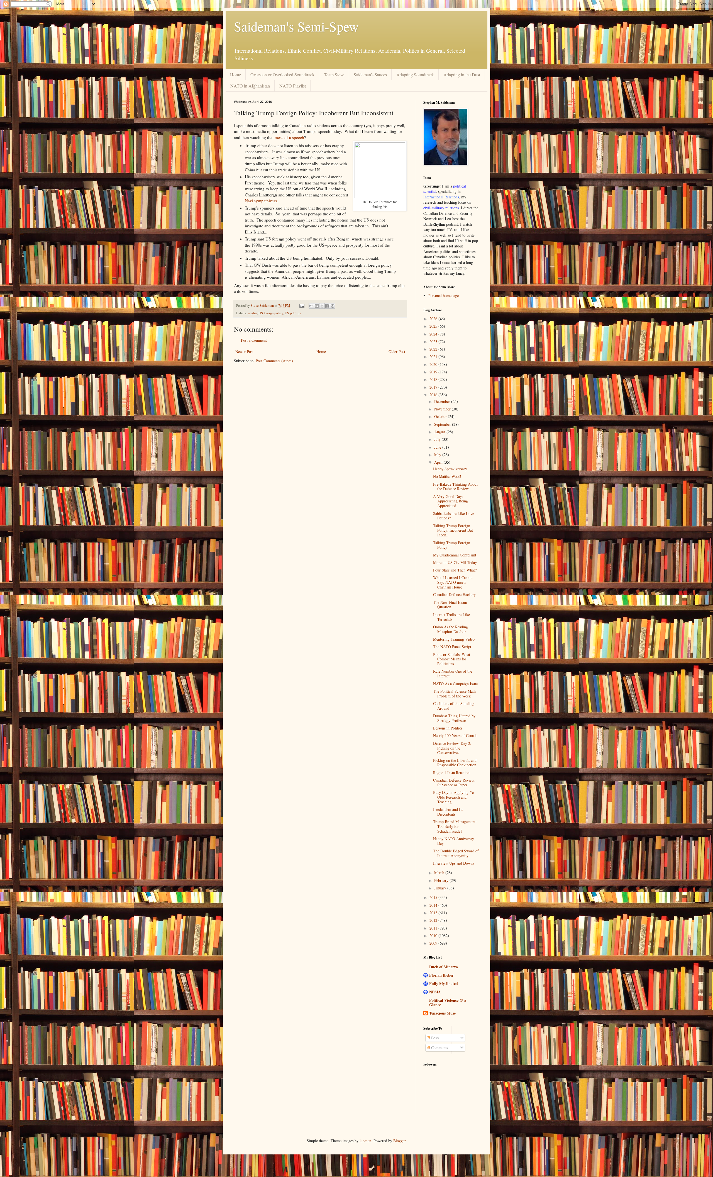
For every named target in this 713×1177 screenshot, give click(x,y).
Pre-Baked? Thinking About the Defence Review (455, 486)
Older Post (397, 351)
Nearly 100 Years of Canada (455, 735)
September (443, 424)
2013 (433, 912)
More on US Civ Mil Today (455, 562)
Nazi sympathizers (261, 200)
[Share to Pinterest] (332, 306)
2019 (433, 371)
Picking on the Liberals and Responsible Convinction (455, 763)
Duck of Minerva (443, 967)
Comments (439, 1047)
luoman (365, 1140)
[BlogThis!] (316, 306)
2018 (433, 379)
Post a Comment (254, 340)
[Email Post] (301, 305)
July (438, 439)
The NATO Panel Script (452, 646)
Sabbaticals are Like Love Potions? (453, 516)
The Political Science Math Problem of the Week (454, 694)
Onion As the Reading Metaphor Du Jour (450, 629)
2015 (433, 897)
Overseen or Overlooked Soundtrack (282, 74)
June (438, 447)
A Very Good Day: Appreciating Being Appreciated (450, 501)
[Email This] (311, 306)
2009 (433, 943)
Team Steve (334, 74)
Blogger (399, 1140)
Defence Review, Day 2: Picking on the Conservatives (452, 748)
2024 (433, 334)
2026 (433, 318)
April (439, 462)
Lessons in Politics (447, 728)
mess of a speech (289, 137)
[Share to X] (322, 306)
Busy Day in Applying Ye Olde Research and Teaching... (453, 797)
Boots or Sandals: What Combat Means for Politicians (451, 659)
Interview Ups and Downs (453, 863)
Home (235, 74)
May (438, 454)
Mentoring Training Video (454, 639)
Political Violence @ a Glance (447, 1002)
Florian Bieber (441, 975)
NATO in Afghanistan (250, 86)
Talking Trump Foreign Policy (451, 545)
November (443, 409)
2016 (433, 394)
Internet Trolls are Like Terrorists (451, 617)
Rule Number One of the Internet (452, 673)
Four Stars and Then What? (455, 570)
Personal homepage (443, 295)
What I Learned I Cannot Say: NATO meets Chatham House (453, 582)
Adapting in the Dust (461, 74)
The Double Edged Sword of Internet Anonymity (456, 853)
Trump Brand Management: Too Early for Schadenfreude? (455, 826)
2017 (433, 387)
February (442, 880)
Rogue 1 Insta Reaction (451, 772)
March (439, 872)
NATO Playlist (292, 86)
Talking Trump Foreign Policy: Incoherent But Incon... (453, 530)
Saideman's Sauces (370, 74)
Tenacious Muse (442, 1013)
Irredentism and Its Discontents (448, 812)
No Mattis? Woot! (447, 476)
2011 (433, 928)
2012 (433, 920)
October (441, 416)
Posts (434, 1037)
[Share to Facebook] (327, 306)
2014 (433, 905)
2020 (433, 364)
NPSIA (435, 992)
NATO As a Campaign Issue (455, 683)
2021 (433, 356)
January (440, 888)
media (252, 313)
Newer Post (244, 351)
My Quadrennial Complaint (454, 555)
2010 (433, 935)
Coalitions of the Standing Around (453, 706)
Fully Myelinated (443, 983)
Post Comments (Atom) (274, 360)
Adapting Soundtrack (415, 74)
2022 (433, 349)
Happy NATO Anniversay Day (453, 841)
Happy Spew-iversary (450, 468)
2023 (433, 341)
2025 (433, 326)
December (442, 401)
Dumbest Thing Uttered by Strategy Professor (454, 718)
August (440, 431)
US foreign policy (270, 313)
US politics (293, 313)
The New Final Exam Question (450, 605)
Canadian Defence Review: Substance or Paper (454, 782)
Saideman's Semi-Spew (296, 26)
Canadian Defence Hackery (454, 594)
